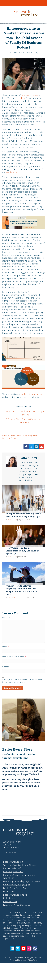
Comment (7, 617)
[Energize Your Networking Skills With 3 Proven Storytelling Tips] (23, 504)
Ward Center (12, 172)
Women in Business (10, 438)
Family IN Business (29, 95)
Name (5, 646)
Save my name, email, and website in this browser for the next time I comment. (22, 680)
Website (5, 667)
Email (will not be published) (14, 657)
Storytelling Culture (30, 435)
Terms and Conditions (18, 960)
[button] (12, 948)
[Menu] (43, 3)
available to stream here (32, 394)
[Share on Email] (41, 446)
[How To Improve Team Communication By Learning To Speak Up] (23, 543)
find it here (21, 98)
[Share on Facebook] (26, 446)
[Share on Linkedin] (36, 446)
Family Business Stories (11, 435)
